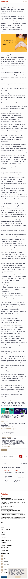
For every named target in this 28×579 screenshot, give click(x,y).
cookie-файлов (18, 572)
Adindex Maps (4, 550)
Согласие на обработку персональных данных (10, 511)
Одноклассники (8, 567)
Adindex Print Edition (6, 545)
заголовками (14, 85)
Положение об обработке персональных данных (10, 510)
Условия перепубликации (6, 498)
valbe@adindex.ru (6, 446)
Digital (16, 4)
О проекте (3, 527)
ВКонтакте (6, 564)
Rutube (5, 569)
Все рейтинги (24, 463)
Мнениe (12, 4)
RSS (5, 558)
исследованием (21, 56)
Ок (17, 576)
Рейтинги (3, 542)
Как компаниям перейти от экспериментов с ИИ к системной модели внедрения (7, 417)
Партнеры (3, 532)
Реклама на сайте (5, 529)
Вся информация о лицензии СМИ (7, 506)
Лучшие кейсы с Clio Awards (7, 426)
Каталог (3, 534)
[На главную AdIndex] (14, 494)
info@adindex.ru (8, 572)
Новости (3, 537)
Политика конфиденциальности (7, 507)
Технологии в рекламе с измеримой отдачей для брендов (19, 416)
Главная (2, 4)
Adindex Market (5, 547)
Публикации (7, 4)
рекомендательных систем (14, 574)
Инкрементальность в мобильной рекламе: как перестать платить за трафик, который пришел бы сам (13, 404)
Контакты (6, 556)
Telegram (6, 561)
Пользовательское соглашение (7, 509)
